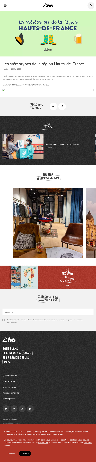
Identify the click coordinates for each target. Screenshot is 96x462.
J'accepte (25, 453)
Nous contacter (9, 387)
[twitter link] (5, 408)
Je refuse (11, 453)
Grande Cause (8, 381)
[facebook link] (14, 408)
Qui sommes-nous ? (11, 375)
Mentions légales (9, 419)
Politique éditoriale (10, 393)
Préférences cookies (11, 424)
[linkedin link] (30, 408)
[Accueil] (48, 5)
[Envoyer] (90, 312)
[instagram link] (22, 408)
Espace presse (8, 398)
